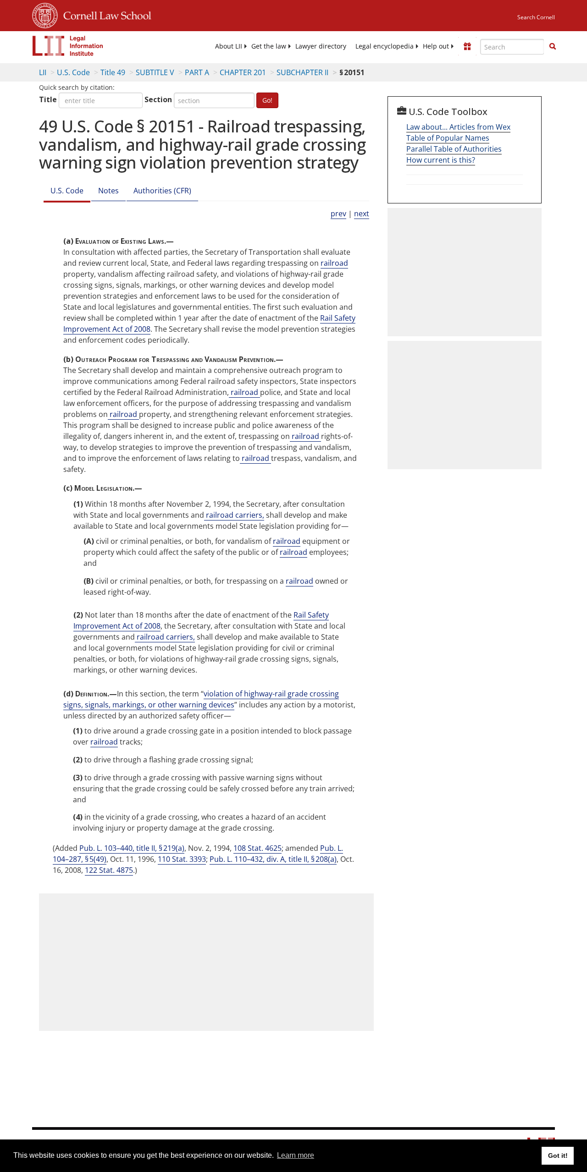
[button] (552, 46)
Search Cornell (536, 17)
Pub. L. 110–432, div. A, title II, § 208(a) (273, 859)
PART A (197, 72)
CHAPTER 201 (243, 72)
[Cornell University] (45, 14)
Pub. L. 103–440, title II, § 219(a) (131, 848)
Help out (436, 46)
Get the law (268, 46)
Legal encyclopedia (384, 46)
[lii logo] (68, 45)
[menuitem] (228, 46)
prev (338, 213)
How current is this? (440, 160)
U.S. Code (73, 72)
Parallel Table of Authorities (454, 149)
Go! (267, 100)
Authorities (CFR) (162, 191)
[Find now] (552, 46)
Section (158, 99)
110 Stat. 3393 (182, 859)
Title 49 (112, 72)
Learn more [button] (295, 1155)
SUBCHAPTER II (302, 72)
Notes (108, 191)
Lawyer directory (320, 46)
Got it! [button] (558, 1155)
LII (42, 72)
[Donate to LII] (467, 46)
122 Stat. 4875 (109, 870)
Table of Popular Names (447, 138)
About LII (228, 46)
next (361, 213)
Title (48, 99)
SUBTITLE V (155, 72)
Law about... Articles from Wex (458, 127)
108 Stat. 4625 (257, 848)
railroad (334, 263)
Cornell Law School (104, 14)
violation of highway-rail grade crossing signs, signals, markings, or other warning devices (201, 699)
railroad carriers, (234, 515)
